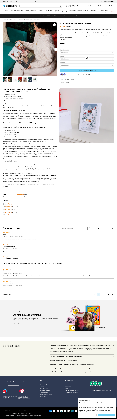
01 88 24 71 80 (5, 410)
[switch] (108, 1)
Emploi (66, 384)
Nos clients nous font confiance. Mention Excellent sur (100, 391)
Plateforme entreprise (28, 1)
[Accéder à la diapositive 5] (25, 79)
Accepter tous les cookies (106, 415)
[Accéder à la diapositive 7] (35, 79)
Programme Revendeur (45, 390)
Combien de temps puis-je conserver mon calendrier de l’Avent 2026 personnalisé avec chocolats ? (75, 371)
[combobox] (40, 6)
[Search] (84, 228)
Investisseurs (68, 386)
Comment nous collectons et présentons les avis (15, 196)
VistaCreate (5, 1)
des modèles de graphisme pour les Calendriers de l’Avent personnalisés (31, 184)
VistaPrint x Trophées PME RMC (72, 390)
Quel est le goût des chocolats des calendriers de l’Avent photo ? (66, 356)
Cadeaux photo (12, 19)
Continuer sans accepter (84, 400)
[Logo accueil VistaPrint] (10, 6)
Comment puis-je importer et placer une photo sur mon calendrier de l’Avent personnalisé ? (73, 368)
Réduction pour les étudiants (46, 394)
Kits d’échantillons (44, 392)
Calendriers (20, 19)
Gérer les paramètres (88, 415)
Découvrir (16, 323)
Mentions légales (30, 410)
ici (78, 15)
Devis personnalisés (39, 1)
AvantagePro (19, 1)
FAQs (4, 186)
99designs (12, 1)
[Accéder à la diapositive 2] (10, 79)
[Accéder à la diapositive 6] (30, 79)
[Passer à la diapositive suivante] (56, 49)
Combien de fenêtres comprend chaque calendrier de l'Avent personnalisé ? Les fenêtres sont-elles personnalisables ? (80, 345)
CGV (25, 410)
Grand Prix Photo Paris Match (71, 392)
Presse (66, 388)
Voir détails (63, 39)
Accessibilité (43, 396)
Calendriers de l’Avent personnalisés (34, 19)
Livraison (42, 386)
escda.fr (10, 399)
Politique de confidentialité (18, 410)
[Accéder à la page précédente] (94, 294)
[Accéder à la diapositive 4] (20, 79)
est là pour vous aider (13, 385)
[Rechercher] (60, 6)
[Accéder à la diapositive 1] (5, 79)
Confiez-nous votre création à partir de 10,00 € (78, 74)
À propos (67, 382)
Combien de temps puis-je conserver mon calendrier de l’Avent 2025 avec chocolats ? (72, 364)
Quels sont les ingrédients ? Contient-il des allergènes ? (64, 360)
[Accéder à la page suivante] (112, 294)
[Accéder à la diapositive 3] (15, 79)
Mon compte (43, 382)
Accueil (4, 19)
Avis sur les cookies (83, 411)
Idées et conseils (44, 388)
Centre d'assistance (44, 384)
